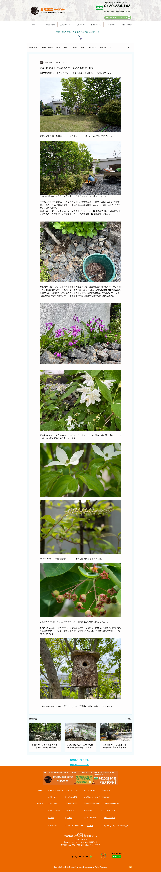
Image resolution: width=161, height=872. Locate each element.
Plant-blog (92, 47)
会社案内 (51, 818)
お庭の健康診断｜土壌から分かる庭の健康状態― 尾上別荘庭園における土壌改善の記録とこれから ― (80, 746)
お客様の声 (52, 797)
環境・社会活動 (109, 818)
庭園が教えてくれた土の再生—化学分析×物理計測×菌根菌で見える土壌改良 (45, 746)
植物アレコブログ (93, 797)
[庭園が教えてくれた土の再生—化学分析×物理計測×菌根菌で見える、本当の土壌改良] (45, 732)
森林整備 (89, 810)
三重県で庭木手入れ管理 (51, 47)
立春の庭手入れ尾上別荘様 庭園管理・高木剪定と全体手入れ (115, 746)
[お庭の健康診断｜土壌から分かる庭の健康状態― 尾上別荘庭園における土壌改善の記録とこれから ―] (80, 732)
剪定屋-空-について (74, 790)
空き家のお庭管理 (54, 810)
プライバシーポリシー (75, 825)
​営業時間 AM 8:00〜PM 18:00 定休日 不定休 (80, 842)
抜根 (82, 47)
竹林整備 (70, 810)
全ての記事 (33, 47)
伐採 (75, 47)
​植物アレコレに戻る (79, 764)
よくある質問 (91, 790)
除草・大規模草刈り (93, 803)
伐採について (72, 803)
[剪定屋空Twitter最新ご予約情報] (80, 856)
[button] (129, 47)
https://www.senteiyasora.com (81, 867)
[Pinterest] (83, 856)
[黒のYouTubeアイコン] (87, 856)
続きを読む (104, 47)
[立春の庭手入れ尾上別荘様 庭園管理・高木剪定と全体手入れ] (116, 732)
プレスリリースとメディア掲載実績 (116, 826)
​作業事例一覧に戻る (79, 760)
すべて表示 (128, 719)
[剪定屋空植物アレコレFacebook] (72, 856)
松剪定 (66, 47)
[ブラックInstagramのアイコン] (76, 856)
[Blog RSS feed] (130, 867)
